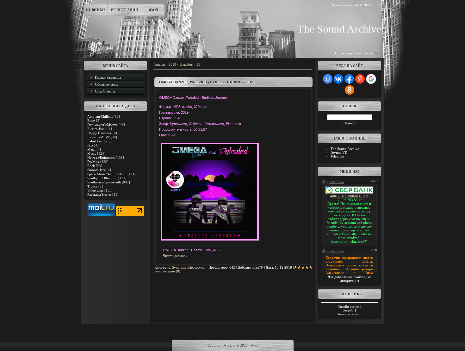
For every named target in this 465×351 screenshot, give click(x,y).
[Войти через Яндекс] (360, 79)
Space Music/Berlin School (107, 174)
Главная (159, 64)
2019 (172, 64)
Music (91, 153)
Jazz (90, 145)
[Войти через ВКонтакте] (338, 79)
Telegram (337, 156)
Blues (91, 120)
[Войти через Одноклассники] (349, 90)
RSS (378, 53)
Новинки (95, 10)
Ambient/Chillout (100, 116)
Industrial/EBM (98, 137)
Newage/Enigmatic (101, 157)
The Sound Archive (345, 149)
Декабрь (186, 64)
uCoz (254, 345)
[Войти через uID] (327, 79)
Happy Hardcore (99, 133)
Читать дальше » (175, 256)
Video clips (95, 190)
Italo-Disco (95, 141)
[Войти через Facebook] (349, 79)
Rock (91, 166)
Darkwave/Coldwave (102, 125)
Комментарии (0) (167, 271)
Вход (153, 10)
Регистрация (124, 10)
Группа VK (339, 152)
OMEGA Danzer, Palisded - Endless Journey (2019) (207, 82)
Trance (92, 186)
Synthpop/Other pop (102, 178)
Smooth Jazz (96, 170)
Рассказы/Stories (99, 194)
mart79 (257, 267)
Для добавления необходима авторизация (349, 279)
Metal (91, 149)
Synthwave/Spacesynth (104, 182)
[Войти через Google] (371, 79)
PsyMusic (94, 162)
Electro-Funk (97, 129)
